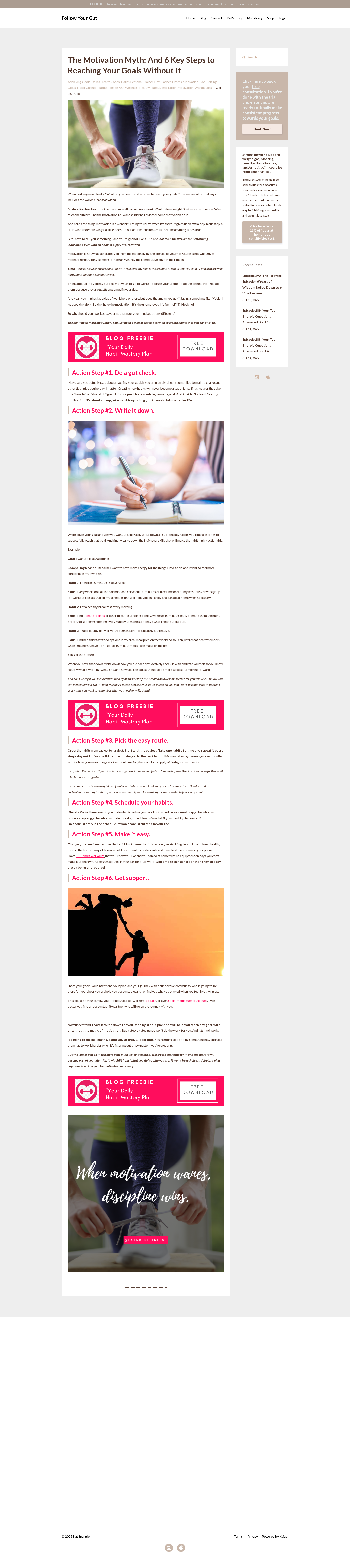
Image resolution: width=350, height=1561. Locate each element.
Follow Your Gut (79, 18)
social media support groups (187, 1000)
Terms (238, 1536)
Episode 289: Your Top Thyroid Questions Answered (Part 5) (259, 316)
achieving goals (79, 82)
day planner (162, 82)
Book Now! (262, 129)
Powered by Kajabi (275, 1536)
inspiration (168, 87)
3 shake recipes (94, 615)
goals (72, 87)
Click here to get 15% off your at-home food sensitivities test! (262, 232)
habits (102, 87)
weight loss (203, 87)
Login (282, 18)
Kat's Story (234, 18)
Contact (216, 18)
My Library (254, 18)
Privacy (252, 1536)
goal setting (208, 82)
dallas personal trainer (137, 82)
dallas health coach (105, 82)
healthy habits (149, 87)
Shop (270, 18)
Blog (203, 18)
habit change (86, 87)
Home (190, 18)
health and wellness (123, 87)
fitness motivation (185, 82)
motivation (185, 87)
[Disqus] (175, 1368)
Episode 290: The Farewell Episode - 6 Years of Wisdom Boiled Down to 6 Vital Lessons (262, 284)
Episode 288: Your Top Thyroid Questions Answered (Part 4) (259, 345)
